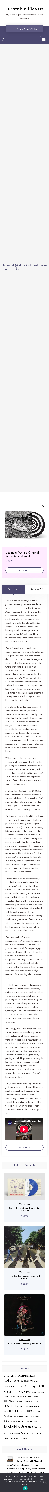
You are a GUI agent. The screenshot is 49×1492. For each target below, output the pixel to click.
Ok (25, 1488)
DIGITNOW (25, 1392)
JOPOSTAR (36, 1397)
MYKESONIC (37, 1411)
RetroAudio (32, 1416)
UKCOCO (38, 1427)
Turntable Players (24, 9)
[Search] (3, 39)
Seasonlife (18, 1421)
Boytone (35, 1381)
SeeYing (29, 1421)
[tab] (13, 589)
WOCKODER (21, 1438)
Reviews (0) (37, 589)
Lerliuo (38, 1401)
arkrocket (32, 1375)
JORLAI (7, 1401)
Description (13, 589)
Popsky (13, 1416)
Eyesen (33, 1392)
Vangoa (7, 1433)
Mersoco (33, 1406)
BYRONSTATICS (9, 1386)
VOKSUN (12, 1438)
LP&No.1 (10, 1406)
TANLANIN (12, 1426)
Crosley (30, 1386)
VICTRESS (15, 1433)
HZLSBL (30, 1397)
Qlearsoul (20, 1416)
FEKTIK (40, 1392)
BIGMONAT (28, 1381)
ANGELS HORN (21, 1376)
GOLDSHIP (23, 1397)
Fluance (7, 1396)
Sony (35, 1421)
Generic (15, 1396)
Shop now (24, 570)
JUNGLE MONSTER (17, 1401)
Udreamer (28, 1426)
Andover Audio (9, 1376)
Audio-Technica (13, 1381)
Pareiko (7, 1416)
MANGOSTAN (22, 1406)
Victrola (27, 1433)
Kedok (27, 1401)
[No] (45, 1482)
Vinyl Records (24, 1204)
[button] (43, 506)
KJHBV (33, 1401)
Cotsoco (20, 1386)
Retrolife (8, 1421)
